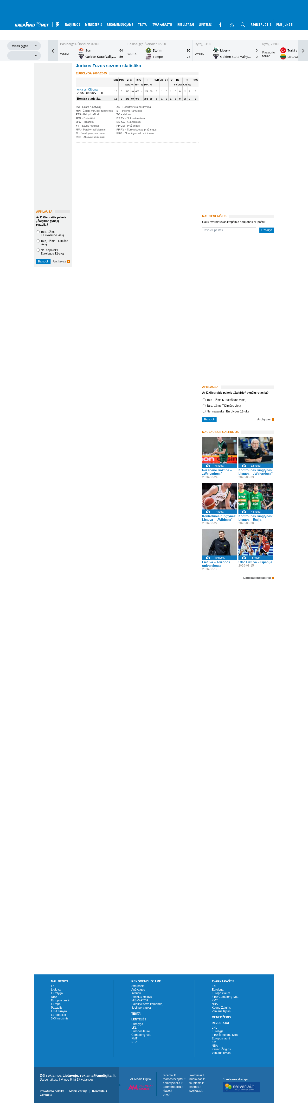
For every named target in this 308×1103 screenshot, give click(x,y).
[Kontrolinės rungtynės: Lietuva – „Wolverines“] (255, 450)
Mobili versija (78, 1091)
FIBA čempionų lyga (225, 1035)
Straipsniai (138, 986)
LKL (53, 986)
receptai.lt (169, 1075)
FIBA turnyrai (59, 1011)
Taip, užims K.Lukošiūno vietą (52, 233)
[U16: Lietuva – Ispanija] (255, 542)
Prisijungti (284, 24)
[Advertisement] (136, 181)
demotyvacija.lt (172, 1083)
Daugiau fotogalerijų (257, 578)
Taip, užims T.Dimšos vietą (224, 405)
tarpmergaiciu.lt (173, 1087)
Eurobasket (58, 1015)
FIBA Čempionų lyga (225, 997)
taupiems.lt (196, 1083)
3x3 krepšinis (59, 1018)
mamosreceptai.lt (174, 1079)
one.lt (166, 1094)
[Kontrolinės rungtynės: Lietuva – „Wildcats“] (219, 496)
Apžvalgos (138, 989)
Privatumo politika (52, 1091)
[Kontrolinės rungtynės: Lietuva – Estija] (255, 496)
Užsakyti (266, 230)
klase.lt (167, 1090)
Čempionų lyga (141, 1035)
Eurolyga (57, 993)
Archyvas (59, 261)
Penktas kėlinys (141, 997)
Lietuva (56, 989)
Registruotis (261, 24)
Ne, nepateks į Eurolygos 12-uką (52, 251)
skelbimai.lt (196, 1075)
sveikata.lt (195, 1090)
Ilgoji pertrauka (141, 1007)
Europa (56, 1004)
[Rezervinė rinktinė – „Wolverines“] (219, 450)
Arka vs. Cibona (87, 89)
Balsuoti (43, 261)
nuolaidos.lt (197, 1079)
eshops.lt (195, 1087)
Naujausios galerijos (220, 432)
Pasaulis (56, 1007)
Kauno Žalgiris (221, 1007)
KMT (134, 1038)
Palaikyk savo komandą (146, 1004)
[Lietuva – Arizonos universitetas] (219, 542)
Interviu (136, 993)
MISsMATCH (139, 1000)
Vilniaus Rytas (221, 1011)
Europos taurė (60, 1000)
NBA (54, 997)
